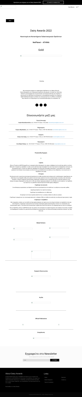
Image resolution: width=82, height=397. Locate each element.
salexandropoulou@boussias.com (56, 122)
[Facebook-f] (22, 386)
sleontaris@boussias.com (59, 136)
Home (46, 377)
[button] (36, 105)
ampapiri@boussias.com (59, 144)
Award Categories (49, 379)
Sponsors (63, 377)
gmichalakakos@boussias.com (59, 129)
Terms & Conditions (49, 382)
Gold (41, 49)
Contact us (63, 379)
